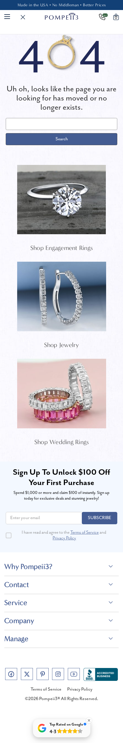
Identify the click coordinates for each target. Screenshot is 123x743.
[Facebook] (11, 674)
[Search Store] (23, 17)
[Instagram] (58, 674)
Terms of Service (84, 532)
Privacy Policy (64, 538)
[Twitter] (27, 674)
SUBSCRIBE (99, 518)
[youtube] (74, 674)
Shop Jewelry (61, 345)
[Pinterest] (43, 674)
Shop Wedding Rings (61, 442)
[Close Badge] (89, 720)
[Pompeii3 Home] (61, 16)
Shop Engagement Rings (61, 248)
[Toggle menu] (7, 16)
